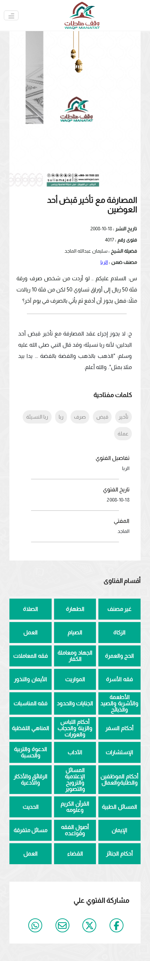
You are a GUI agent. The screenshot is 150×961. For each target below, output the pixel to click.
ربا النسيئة (37, 417)
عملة (123, 433)
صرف (80, 417)
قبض (102, 417)
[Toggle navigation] (11, 15)
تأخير (123, 417)
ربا (61, 417)
